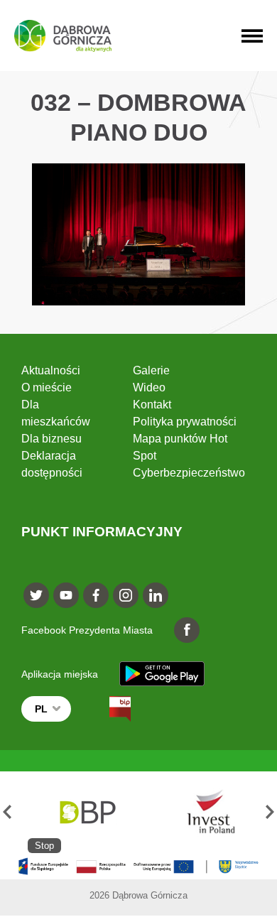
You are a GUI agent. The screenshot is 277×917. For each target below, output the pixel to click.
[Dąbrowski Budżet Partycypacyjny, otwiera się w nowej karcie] (87, 812)
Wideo (149, 387)
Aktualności (50, 370)
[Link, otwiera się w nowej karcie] (107, 709)
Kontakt (152, 404)
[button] (7, 812)
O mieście (46, 387)
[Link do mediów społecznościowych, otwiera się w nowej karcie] (36, 595)
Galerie (151, 370)
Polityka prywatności (185, 422)
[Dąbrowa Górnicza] (63, 36)
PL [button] (41, 709)
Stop (44, 845)
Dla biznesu (51, 439)
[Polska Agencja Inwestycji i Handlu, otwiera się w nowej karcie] (205, 812)
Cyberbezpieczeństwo (189, 473)
